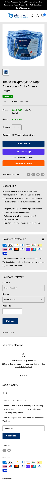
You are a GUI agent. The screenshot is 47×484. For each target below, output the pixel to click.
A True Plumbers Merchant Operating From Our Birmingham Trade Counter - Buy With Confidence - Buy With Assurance (23, 5)
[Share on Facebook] (28, 174)
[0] (42, 15)
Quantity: (7, 127)
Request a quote (23, 163)
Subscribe (11, 436)
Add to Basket (23, 144)
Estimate (10, 321)
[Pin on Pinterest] (33, 174)
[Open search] (32, 15)
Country (6, 282)
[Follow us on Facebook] (4, 450)
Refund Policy (8, 332)
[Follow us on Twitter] (9, 450)
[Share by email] (42, 174)
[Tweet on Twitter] (38, 174)
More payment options (23, 157)
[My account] (37, 15)
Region (6, 294)
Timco (5, 101)
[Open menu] (4, 16)
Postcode (7, 306)
